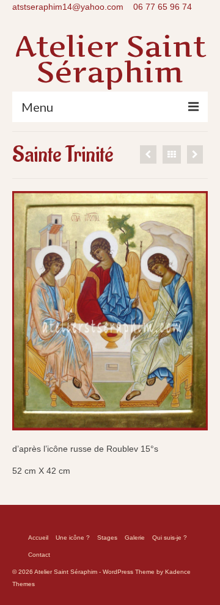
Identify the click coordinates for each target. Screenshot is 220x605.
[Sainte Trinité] (148, 154)
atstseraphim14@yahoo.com (67, 7)
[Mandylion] (195, 154)
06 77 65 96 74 (162, 7)
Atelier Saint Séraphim (110, 59)
